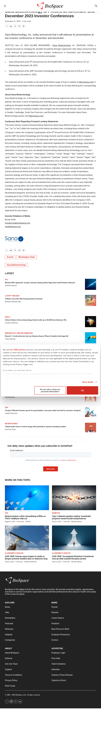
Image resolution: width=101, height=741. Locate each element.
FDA (6, 407)
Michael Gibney (76, 521)
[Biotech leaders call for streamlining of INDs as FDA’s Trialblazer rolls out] (27, 497)
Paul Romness (10, 397)
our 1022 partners (18, 350)
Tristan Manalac (10, 339)
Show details (87, 382)
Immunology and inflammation (19, 333)
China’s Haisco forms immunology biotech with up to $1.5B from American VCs (36, 320)
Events (10, 257)
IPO (6, 280)
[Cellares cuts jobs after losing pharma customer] (90, 300)
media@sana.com (13, 227)
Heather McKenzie (11, 413)
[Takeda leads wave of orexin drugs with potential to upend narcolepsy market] (90, 428)
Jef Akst (27, 521)
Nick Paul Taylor (10, 429)
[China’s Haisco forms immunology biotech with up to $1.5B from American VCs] (90, 321)
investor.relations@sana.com (17, 223)
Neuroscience (11, 424)
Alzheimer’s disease (14, 553)
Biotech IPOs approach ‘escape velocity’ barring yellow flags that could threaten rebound (40, 283)
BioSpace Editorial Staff (13, 302)
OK (82, 390)
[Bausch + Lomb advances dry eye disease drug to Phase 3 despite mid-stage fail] (90, 337)
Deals (7, 317)
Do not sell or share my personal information (50, 390)
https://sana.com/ (86, 82)
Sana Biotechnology (61, 45)
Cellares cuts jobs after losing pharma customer (23, 299)
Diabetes (56, 513)
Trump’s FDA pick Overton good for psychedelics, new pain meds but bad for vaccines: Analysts (43, 410)
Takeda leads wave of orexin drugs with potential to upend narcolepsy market (35, 427)
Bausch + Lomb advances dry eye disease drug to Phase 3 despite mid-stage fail (36, 336)
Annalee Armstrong (11, 323)
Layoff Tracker (12, 296)
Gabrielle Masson (11, 285)
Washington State (26, 257)
